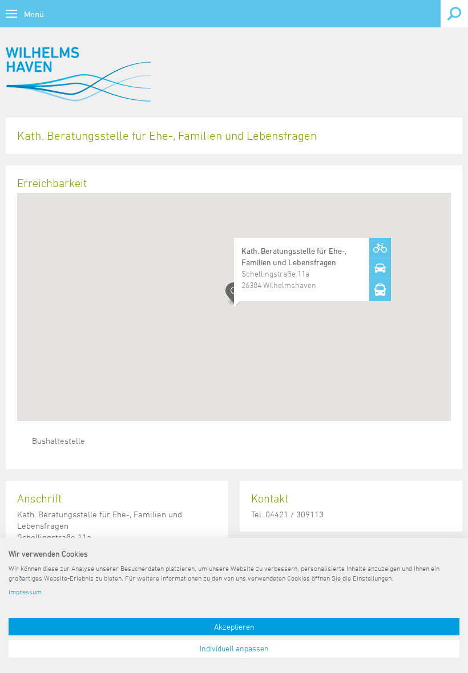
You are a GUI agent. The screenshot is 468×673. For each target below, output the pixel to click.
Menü (34, 14)
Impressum (25, 591)
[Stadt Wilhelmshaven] (78, 74)
